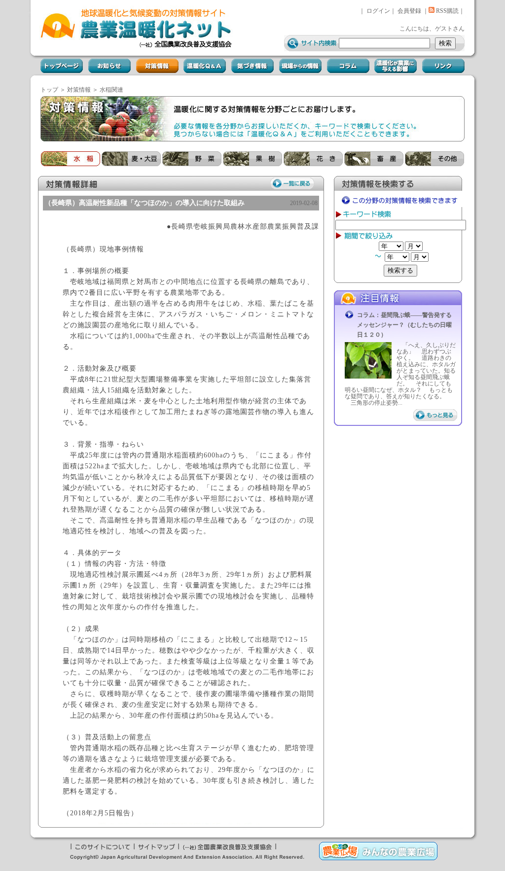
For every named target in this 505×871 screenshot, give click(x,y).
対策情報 (79, 89)
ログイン (378, 10)
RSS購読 (446, 10)
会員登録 (409, 10)
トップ (49, 89)
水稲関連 (111, 89)
